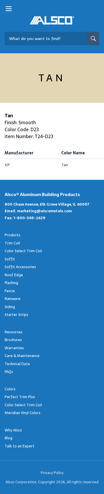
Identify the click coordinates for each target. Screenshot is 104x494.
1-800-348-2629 (29, 218)
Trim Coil (12, 243)
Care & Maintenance (22, 356)
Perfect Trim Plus (20, 397)
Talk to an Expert (19, 446)
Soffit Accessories (20, 267)
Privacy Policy (52, 473)
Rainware (13, 299)
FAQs (9, 372)
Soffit (10, 259)
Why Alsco (13, 430)
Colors (10, 389)
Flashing (11, 283)
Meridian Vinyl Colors (22, 413)
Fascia (10, 291)
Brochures (13, 340)
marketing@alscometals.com (44, 211)
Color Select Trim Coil (23, 251)
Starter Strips (16, 315)
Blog (8, 438)
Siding (10, 307)
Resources (14, 332)
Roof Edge (14, 275)
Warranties (14, 348)
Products (12, 235)
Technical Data (17, 364)
